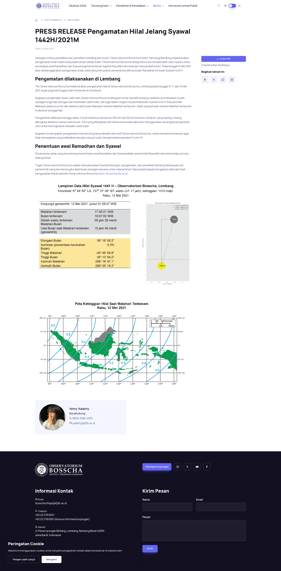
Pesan (146, 517)
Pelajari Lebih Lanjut (24, 559)
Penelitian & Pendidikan (131, 5)
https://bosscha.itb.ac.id (112, 173)
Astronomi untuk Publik (182, 5)
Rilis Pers (73, 19)
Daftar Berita (53, 19)
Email (199, 499)
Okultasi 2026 (77, 5)
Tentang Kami (99, 5)
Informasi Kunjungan (157, 466)
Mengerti (51, 559)
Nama (146, 499)
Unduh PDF (225, 58)
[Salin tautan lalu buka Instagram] (231, 79)
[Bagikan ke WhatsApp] (222, 79)
